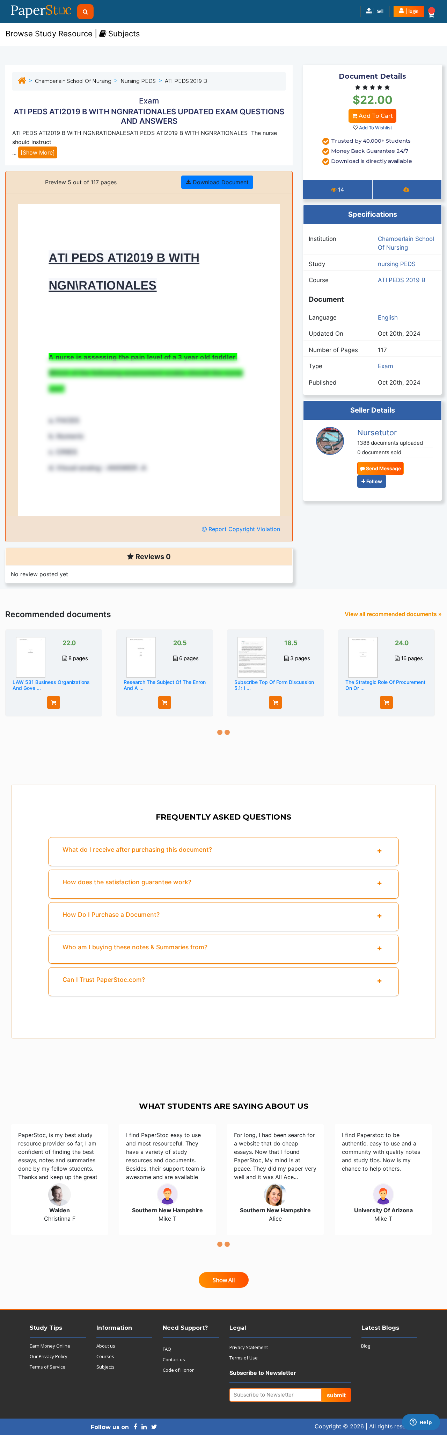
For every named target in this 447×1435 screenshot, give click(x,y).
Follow (373, 481)
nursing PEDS (138, 81)
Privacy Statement (248, 1347)
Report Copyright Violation (243, 529)
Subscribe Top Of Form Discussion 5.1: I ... (274, 685)
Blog (365, 1346)
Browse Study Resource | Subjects (73, 33)
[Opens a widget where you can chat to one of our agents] (421, 1423)
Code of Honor (178, 1370)
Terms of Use (243, 1358)
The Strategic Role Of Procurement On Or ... (385, 685)
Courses (105, 1356)
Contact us (174, 1359)
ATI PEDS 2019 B (186, 81)
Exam (385, 366)
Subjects (105, 1367)
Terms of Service (47, 1367)
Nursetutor (377, 432)
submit (336, 1395)
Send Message (383, 468)
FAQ (167, 1349)
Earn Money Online (50, 1346)
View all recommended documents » (393, 614)
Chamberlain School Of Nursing (73, 81)
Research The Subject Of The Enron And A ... (165, 685)
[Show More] (38, 152)
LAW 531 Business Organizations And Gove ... (51, 685)
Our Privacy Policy (48, 1356)
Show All (224, 1280)
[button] (409, 11)
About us (105, 1346)
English (388, 317)
